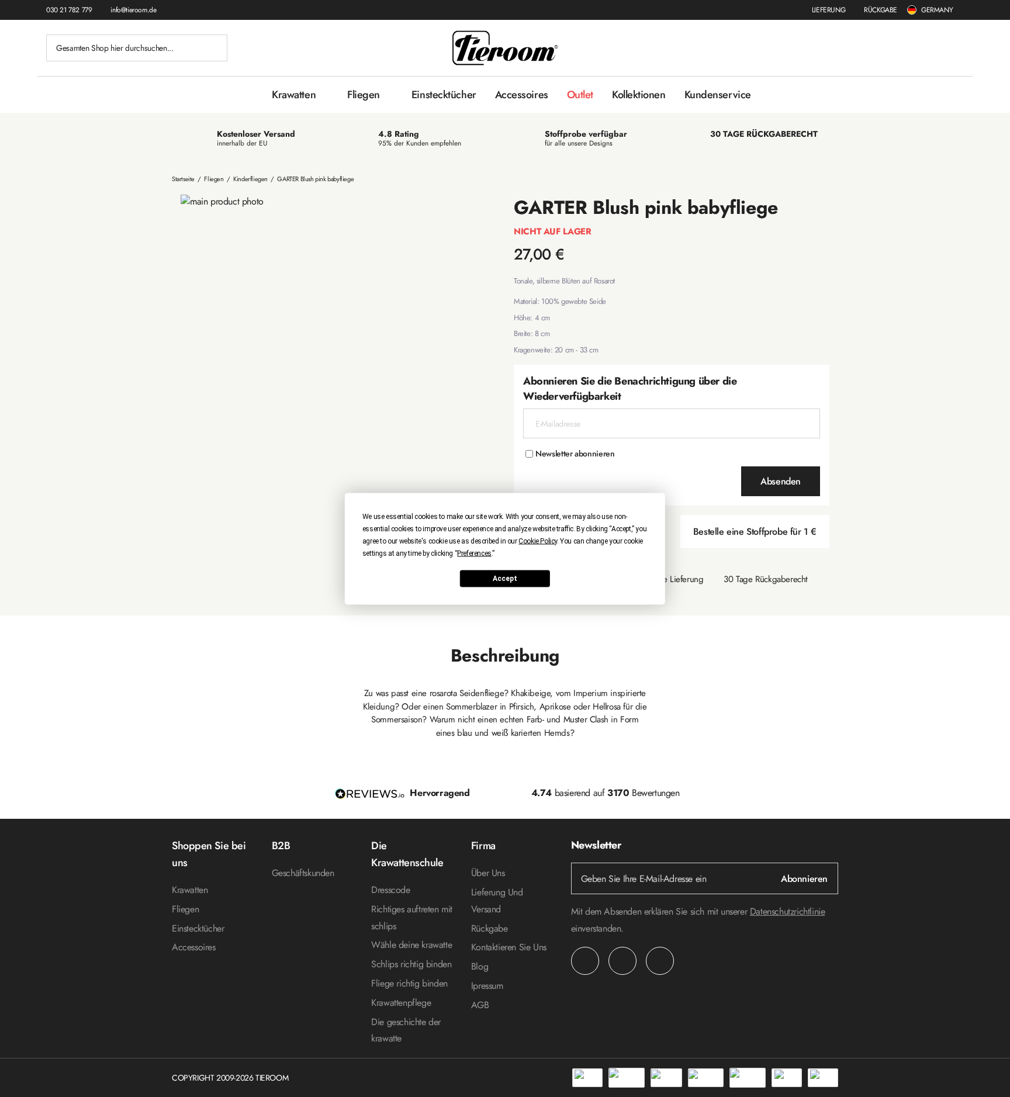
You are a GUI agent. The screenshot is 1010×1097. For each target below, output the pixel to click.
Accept (505, 579)
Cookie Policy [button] (537, 541)
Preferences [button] (474, 553)
